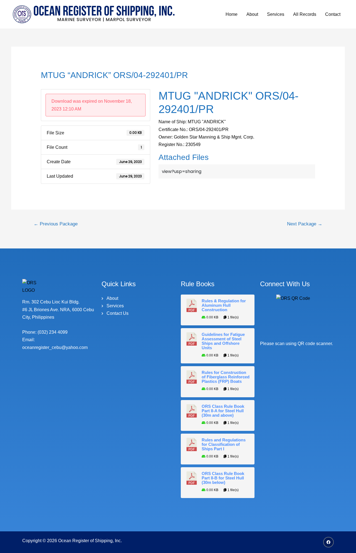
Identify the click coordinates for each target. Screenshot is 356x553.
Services (275, 14)
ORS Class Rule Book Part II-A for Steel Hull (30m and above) (223, 411)
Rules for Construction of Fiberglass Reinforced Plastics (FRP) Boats (225, 377)
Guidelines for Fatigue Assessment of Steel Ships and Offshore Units (223, 341)
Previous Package (56, 224)
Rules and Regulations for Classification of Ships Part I (224, 444)
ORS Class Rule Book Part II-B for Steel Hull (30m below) (223, 478)
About (252, 14)
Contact (332, 14)
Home (232, 14)
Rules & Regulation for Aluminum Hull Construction (224, 305)
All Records (304, 14)
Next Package (304, 224)
